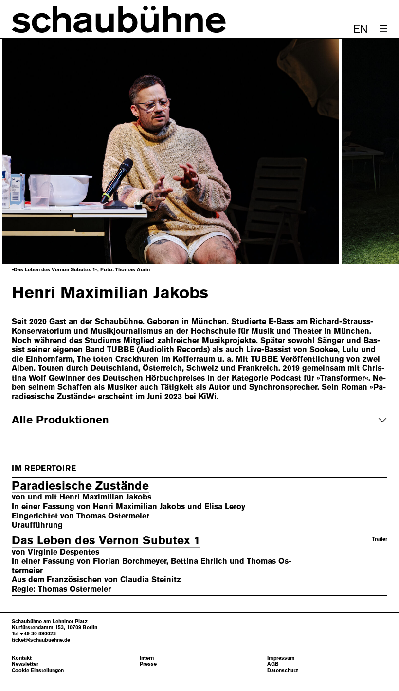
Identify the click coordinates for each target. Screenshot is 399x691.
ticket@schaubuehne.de (41, 639)
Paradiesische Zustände (80, 486)
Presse (148, 664)
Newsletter (25, 664)
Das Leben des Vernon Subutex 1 (106, 540)
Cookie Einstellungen (38, 670)
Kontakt (22, 658)
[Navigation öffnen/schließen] (383, 29)
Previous (31, 151)
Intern (147, 658)
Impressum (281, 658)
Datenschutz (282, 670)
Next (368, 151)
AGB (273, 664)
